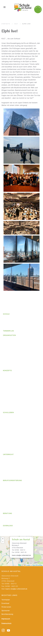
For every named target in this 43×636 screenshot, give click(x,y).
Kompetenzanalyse (11, 509)
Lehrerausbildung (11, 364)
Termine (6, 498)
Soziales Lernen (9, 399)
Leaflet (28, 565)
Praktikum (6, 489)
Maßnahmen (7, 507)
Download (8, 526)
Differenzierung (9, 404)
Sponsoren (6, 610)
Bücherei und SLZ (9, 441)
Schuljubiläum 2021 (10, 437)
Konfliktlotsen (8, 392)
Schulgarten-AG (10, 470)
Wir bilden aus (8, 348)
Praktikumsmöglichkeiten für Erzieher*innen (20, 362)
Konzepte (7, 370)
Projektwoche (8, 430)
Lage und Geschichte (11, 322)
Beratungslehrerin (9, 517)
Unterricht (8, 454)
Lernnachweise (8, 388)
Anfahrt (5, 318)
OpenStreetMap (37, 565)
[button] (5, 7)
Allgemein (6, 439)
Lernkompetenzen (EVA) (12, 386)
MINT (5, 395)
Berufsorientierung (12, 480)
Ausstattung (7, 320)
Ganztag (6, 376)
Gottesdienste (8, 416)
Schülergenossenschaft (11, 493)
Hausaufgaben (8, 379)
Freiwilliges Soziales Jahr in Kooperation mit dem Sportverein (22, 359)
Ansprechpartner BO (10, 484)
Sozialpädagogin (9, 346)
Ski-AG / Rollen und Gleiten (14, 467)
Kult (4, 383)
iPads (5, 381)
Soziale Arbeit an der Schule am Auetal (17, 522)
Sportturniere (8, 432)
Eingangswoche (9, 408)
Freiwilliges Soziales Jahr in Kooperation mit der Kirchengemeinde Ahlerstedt (22, 354)
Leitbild (6, 325)
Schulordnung (8, 366)
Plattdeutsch (7, 397)
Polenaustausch (9, 428)
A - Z (5, 339)
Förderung (7, 374)
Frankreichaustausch (10, 444)
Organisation (9, 335)
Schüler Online (8, 496)
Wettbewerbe (8, 421)
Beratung (7, 513)
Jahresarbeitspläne (10, 472)
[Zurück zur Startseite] (22, 7)
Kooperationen (8, 505)
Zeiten (5, 476)
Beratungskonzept (10, 402)
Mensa (5, 423)
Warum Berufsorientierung (12, 500)
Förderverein (7, 448)
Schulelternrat (8, 446)
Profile (5, 491)
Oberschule (7, 327)
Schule (6, 314)
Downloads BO (8, 502)
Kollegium (6, 341)
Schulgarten (7, 434)
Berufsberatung (9, 519)
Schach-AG (8, 465)
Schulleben (8, 412)
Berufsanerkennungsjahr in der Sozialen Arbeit (21, 350)
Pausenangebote (9, 425)
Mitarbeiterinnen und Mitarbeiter (15, 344)
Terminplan (8, 331)
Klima (5, 450)
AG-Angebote (8, 460)
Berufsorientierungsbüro (12, 487)
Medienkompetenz (10, 390)
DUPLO (5, 406)
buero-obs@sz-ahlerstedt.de (21, 555)
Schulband (8, 463)
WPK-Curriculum (9, 474)
